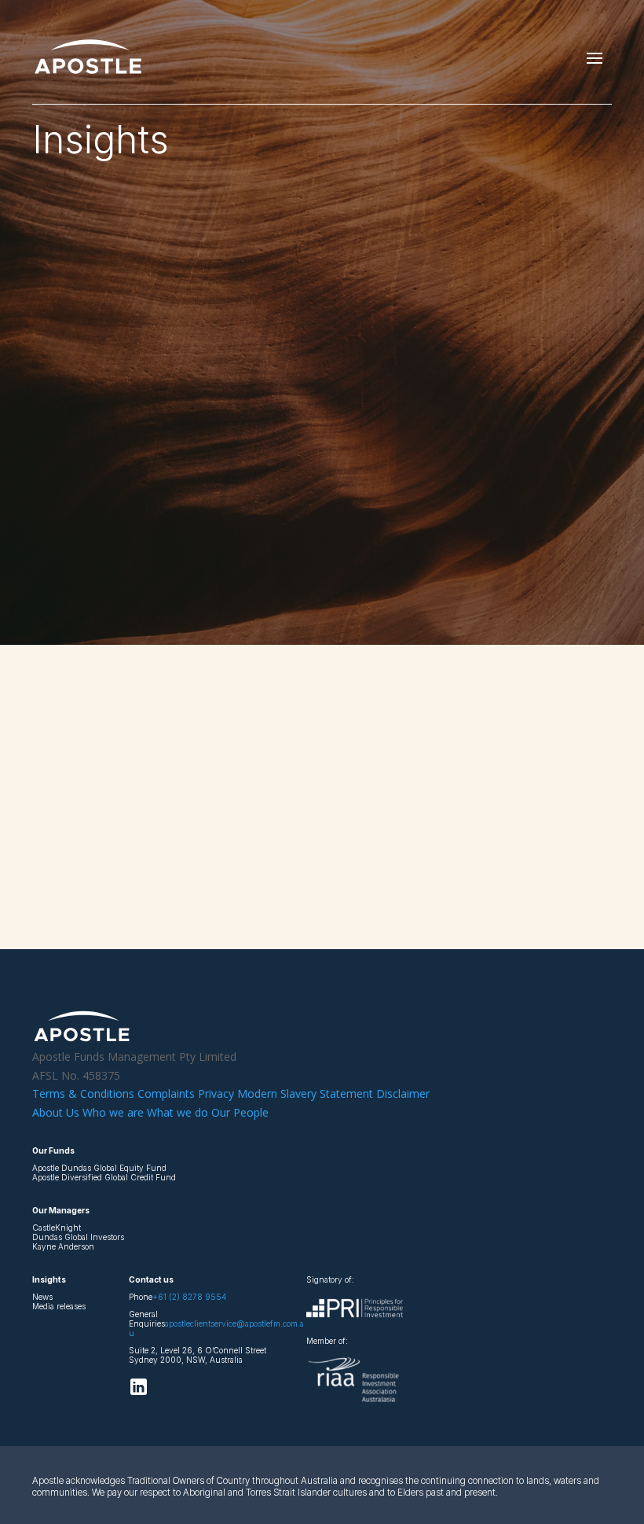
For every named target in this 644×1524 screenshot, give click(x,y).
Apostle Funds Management (119, 810)
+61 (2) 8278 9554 (189, 1296)
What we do (177, 1112)
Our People (240, 1112)
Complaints (166, 1093)
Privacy (217, 1093)
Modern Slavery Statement (306, 1093)
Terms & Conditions (83, 1093)
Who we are (113, 1112)
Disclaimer (403, 1093)
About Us (55, 1112)
